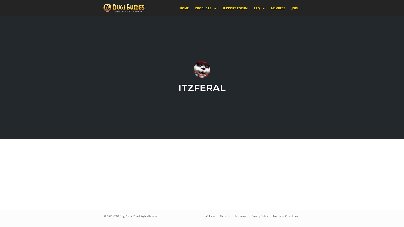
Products (203, 8)
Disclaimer (241, 216)
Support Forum (235, 8)
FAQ (257, 8)
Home (184, 8)
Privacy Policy (260, 216)
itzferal (202, 88)
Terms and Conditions (285, 216)
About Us (225, 216)
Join (295, 8)
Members (278, 8)
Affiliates (210, 216)
